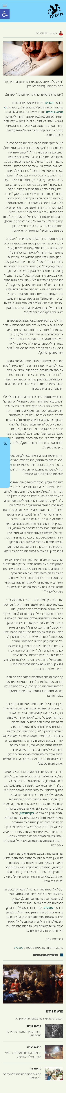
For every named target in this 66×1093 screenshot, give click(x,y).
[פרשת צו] (54, 1074)
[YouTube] (5, 481)
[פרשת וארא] (54, 1052)
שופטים (49, 908)
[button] (5, 14)
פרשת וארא (34, 1047)
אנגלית (18, 947)
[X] (5, 443)
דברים (49, 103)
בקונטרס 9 (27, 813)
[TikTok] (5, 453)
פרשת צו (36, 1068)
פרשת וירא (54, 1011)
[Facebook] (5, 472)
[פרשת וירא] (33, 984)
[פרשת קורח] (54, 1031)
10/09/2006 (40, 33)
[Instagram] (5, 462)
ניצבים (50, 112)
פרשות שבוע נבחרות (45, 955)
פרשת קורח (34, 1026)
